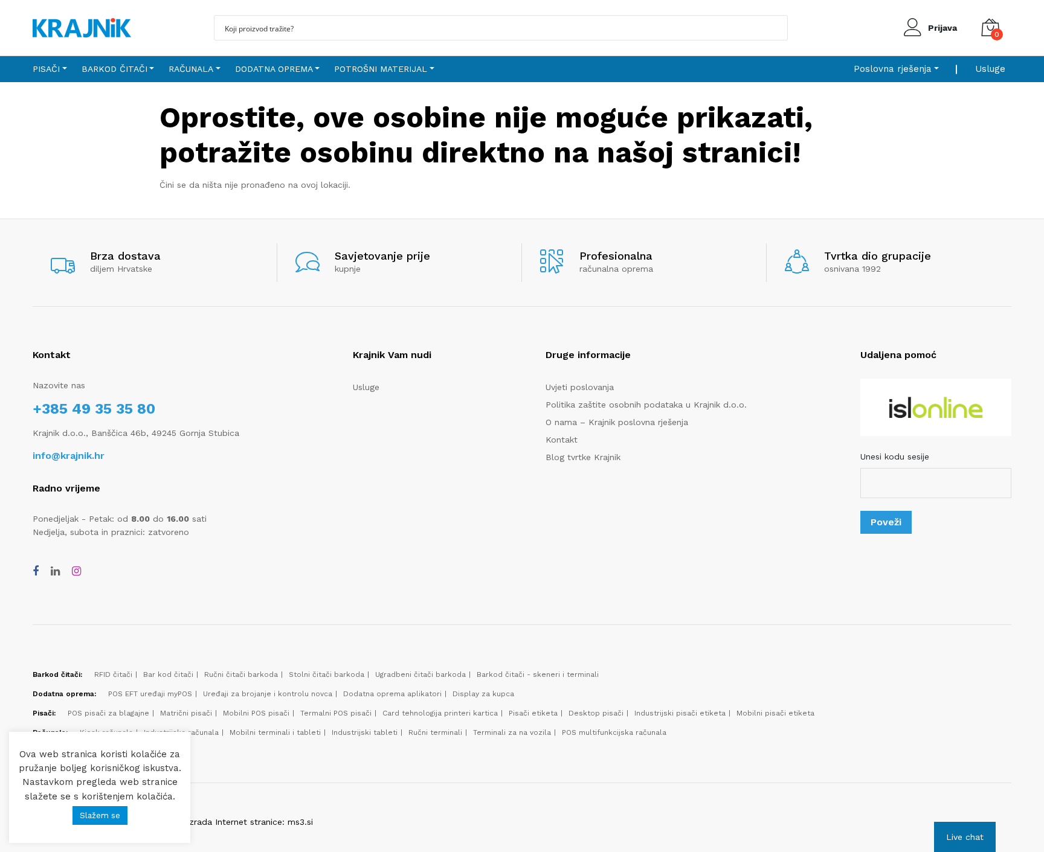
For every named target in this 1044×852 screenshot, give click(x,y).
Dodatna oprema (274, 69)
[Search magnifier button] (775, 27)
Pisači (46, 69)
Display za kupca (483, 694)
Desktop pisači (596, 713)
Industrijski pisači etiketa (680, 713)
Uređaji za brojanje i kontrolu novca (267, 694)
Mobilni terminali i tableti (275, 732)
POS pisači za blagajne (108, 713)
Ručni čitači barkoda (241, 674)
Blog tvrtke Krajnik (583, 457)
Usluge (990, 68)
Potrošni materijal (380, 69)
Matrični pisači (186, 713)
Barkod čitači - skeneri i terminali (538, 674)
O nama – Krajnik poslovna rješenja (617, 422)
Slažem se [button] (100, 815)
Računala (191, 69)
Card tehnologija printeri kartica (440, 713)
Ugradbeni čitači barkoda (420, 674)
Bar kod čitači (168, 674)
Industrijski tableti (365, 732)
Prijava (942, 28)
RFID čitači (113, 674)
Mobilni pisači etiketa (775, 713)
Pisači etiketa (533, 713)
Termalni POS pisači (336, 713)
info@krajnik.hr (69, 455)
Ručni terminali (435, 732)
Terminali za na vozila (512, 732)
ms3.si (300, 822)
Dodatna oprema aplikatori (392, 694)
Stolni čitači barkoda (326, 674)
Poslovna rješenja (893, 68)
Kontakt (562, 439)
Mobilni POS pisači (256, 713)
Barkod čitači (114, 69)
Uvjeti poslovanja (580, 387)
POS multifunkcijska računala (614, 732)
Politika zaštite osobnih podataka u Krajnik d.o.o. (646, 404)
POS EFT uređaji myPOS (150, 694)
